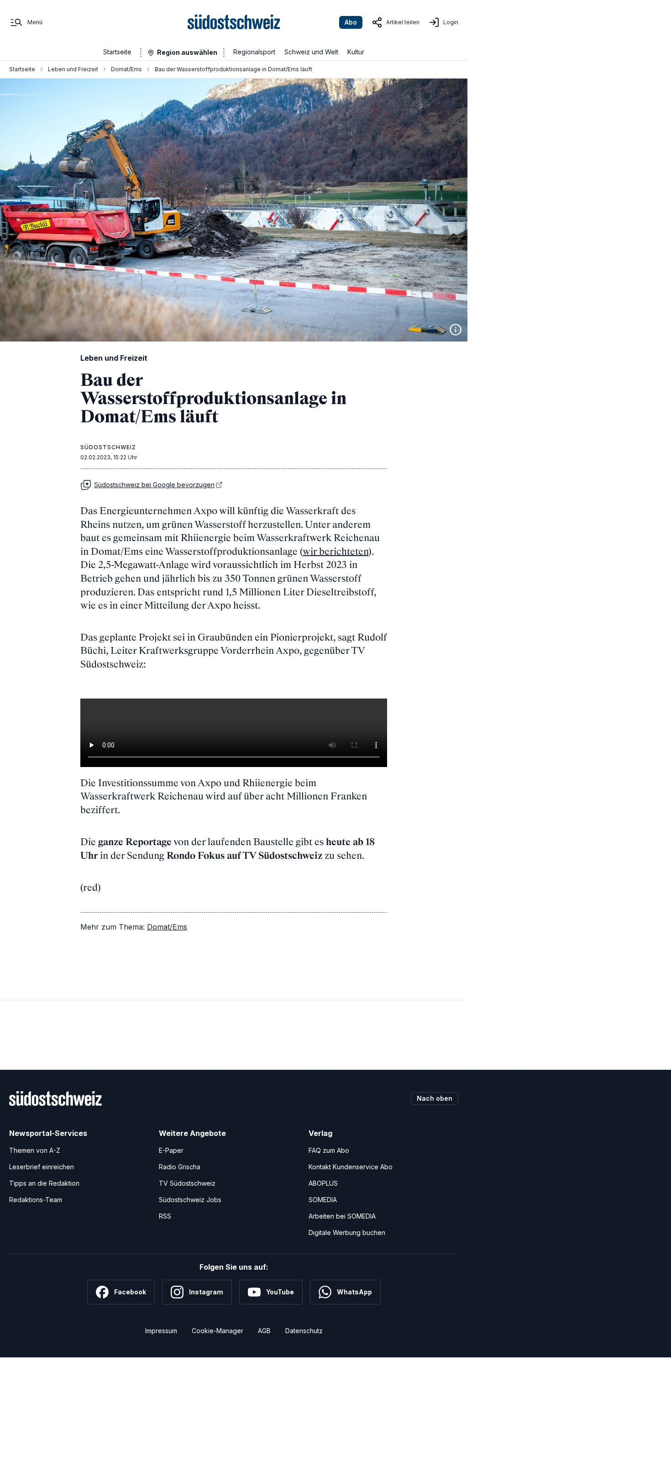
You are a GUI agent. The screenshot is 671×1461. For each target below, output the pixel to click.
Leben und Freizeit (73, 69)
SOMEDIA (323, 1199)
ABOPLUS (323, 1183)
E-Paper (171, 1150)
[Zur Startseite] (234, 22)
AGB (264, 1331)
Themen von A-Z (34, 1150)
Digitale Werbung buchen (347, 1232)
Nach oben (434, 1098)
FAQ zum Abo (329, 1150)
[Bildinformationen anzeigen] (455, 329)
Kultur (355, 52)
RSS (165, 1216)
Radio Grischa (179, 1167)
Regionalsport (254, 52)
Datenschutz (304, 1331)
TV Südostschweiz (187, 1183)
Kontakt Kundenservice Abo (351, 1167)
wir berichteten (335, 551)
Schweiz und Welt (311, 52)
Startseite (117, 52)
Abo (351, 22)
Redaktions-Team (35, 1199)
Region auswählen (187, 52)
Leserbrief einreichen (41, 1167)
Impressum (161, 1331)
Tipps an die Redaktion (44, 1183)
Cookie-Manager (217, 1331)
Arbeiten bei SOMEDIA (342, 1216)
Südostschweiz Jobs (190, 1199)
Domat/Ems (126, 69)
